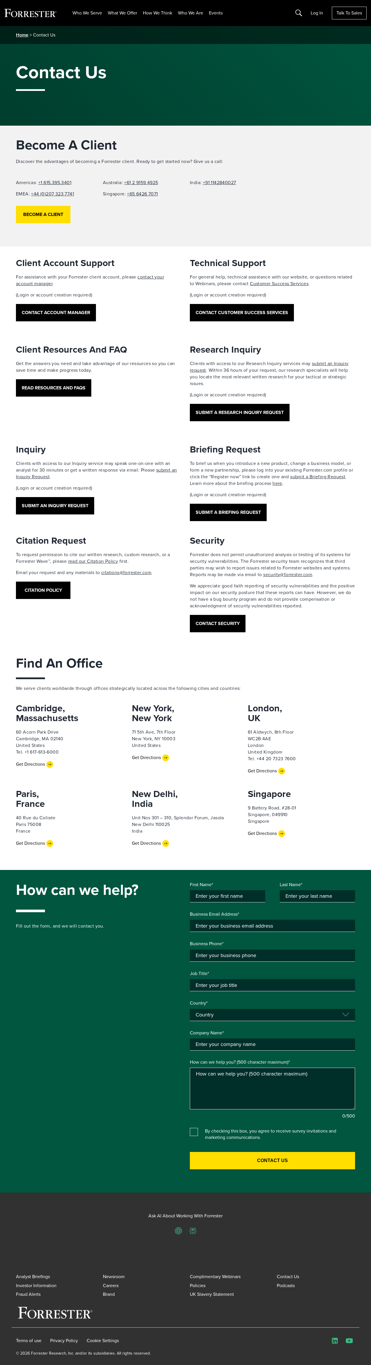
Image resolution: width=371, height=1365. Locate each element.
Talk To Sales (349, 13)
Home (22, 35)
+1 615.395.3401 (54, 182)
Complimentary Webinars (215, 1276)
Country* (199, 1003)
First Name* (201, 885)
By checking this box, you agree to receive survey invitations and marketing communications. (270, 1134)
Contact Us (288, 1276)
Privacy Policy (64, 1340)
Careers (111, 1285)
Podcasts (286, 1285)
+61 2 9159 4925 (141, 182)
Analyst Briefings (33, 1276)
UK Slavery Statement (212, 1294)
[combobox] (272, 1044)
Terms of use (28, 1340)
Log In (317, 13)
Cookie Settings (103, 1340)
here (277, 483)
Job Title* (199, 973)
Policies (197, 1285)
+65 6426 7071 (142, 193)
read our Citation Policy (93, 561)
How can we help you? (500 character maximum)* (240, 1062)
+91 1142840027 (219, 182)
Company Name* (207, 1033)
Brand (109, 1294)
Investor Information (36, 1285)
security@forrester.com (287, 574)
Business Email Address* (214, 914)
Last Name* (291, 885)
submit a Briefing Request (317, 476)
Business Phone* (206, 944)
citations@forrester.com (126, 572)
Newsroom (114, 1276)
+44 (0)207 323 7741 (52, 193)
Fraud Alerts (28, 1294)
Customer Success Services (279, 283)
